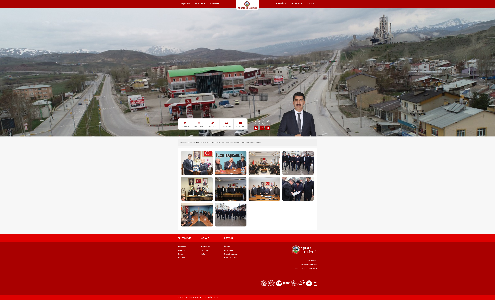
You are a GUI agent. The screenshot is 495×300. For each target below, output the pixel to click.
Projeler (295, 3)
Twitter (181, 254)
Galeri (192, 143)
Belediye (199, 3)
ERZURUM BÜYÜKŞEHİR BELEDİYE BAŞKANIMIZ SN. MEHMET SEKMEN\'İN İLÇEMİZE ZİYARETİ (229, 143)
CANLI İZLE (281, 3)
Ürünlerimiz (205, 250)
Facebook (182, 246)
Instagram (182, 250)
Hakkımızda (205, 246)
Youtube (181, 257)
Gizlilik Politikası (230, 257)
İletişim (311, 3)
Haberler (215, 3)
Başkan (184, 3)
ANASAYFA (183, 143)
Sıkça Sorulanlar (231, 254)
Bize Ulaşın (228, 250)
